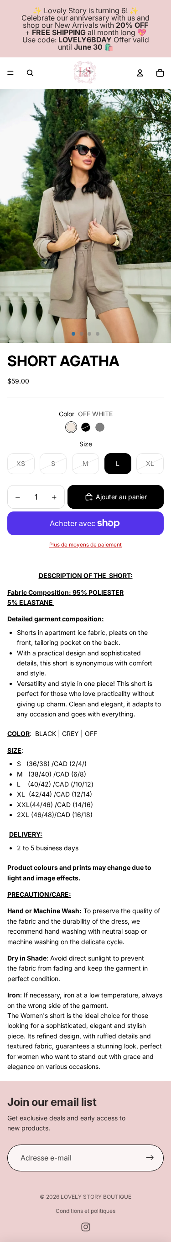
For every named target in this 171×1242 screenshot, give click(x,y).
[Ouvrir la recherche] (30, 73)
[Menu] (10, 72)
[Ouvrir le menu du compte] (140, 73)
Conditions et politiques (85, 1210)
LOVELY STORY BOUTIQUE (96, 1196)
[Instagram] (85, 1227)
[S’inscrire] (150, 1158)
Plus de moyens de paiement (85, 545)
